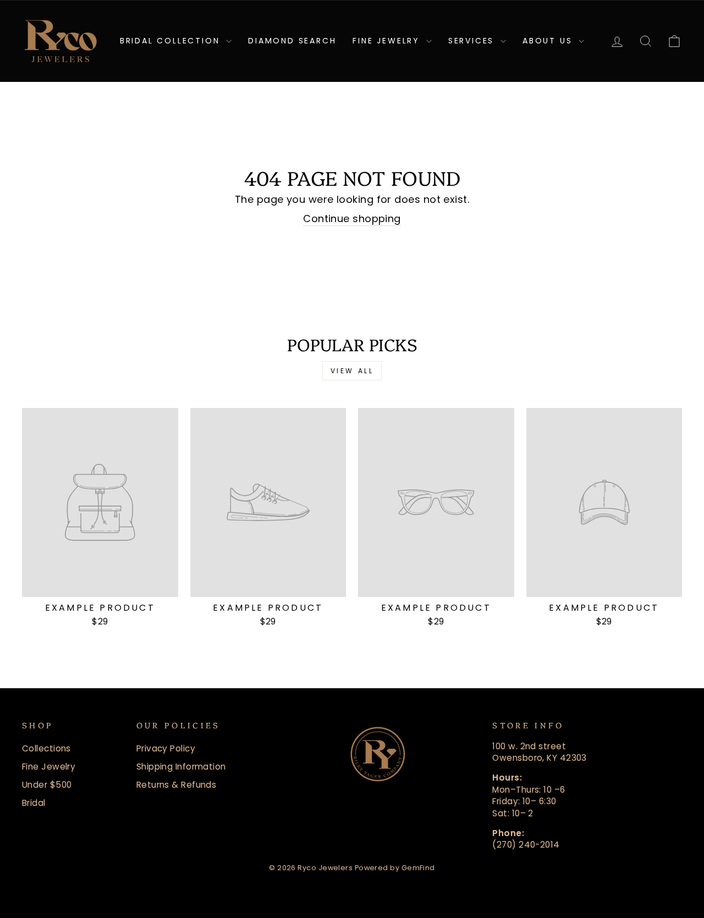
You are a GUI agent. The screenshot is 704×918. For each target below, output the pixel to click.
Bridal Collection (171, 40)
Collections (46, 748)
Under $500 (47, 784)
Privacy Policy (165, 748)
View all (352, 370)
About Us (549, 40)
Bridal (34, 803)
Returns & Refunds (176, 784)
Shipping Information (181, 766)
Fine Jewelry (388, 40)
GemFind (418, 867)
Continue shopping (352, 218)
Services (473, 40)
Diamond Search (292, 40)
